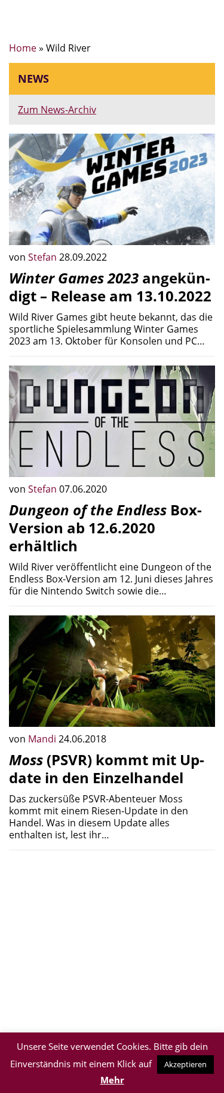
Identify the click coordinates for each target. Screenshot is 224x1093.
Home (22, 48)
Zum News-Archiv (57, 109)
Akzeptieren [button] (185, 1064)
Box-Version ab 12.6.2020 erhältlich (105, 527)
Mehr (112, 1080)
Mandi (43, 738)
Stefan (43, 257)
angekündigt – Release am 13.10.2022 (110, 287)
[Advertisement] (112, 943)
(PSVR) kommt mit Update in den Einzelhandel (106, 768)
